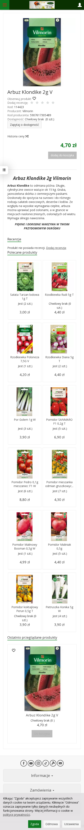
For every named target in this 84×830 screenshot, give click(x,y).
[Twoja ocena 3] (42, 103)
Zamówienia (41, 790)
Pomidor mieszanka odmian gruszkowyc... (59, 484)
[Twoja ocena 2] (37, 103)
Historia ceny (16, 136)
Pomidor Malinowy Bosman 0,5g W (24, 546)
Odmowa (51, 824)
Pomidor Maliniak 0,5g (59, 546)
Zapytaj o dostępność (24, 125)
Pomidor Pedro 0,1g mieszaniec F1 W (24, 484)
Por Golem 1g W (25, 420)
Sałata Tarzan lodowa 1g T (24, 296)
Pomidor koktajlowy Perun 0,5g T (24, 609)
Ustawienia (71, 824)
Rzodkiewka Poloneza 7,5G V (24, 359)
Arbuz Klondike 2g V (42, 715)
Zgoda (34, 824)
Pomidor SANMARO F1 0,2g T (59, 421)
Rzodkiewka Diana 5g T (59, 359)
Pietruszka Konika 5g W (59, 609)
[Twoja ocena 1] (31, 103)
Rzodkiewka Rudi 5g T (59, 295)
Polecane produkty (22, 252)
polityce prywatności (16, 815)
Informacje (41, 775)
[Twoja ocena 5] (53, 103)
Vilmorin (27, 111)
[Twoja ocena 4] (47, 103)
